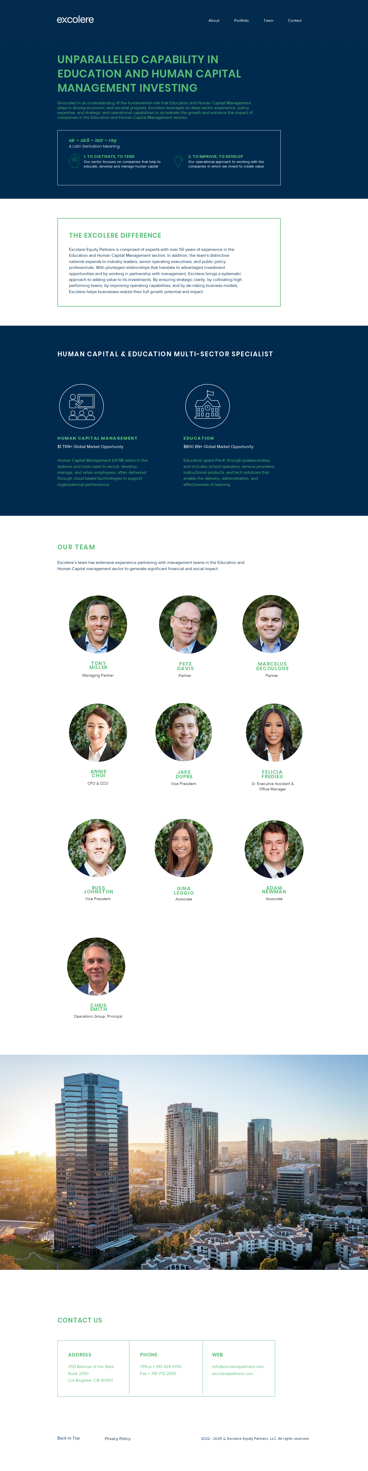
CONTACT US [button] (79, 1320)
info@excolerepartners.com (238, 1366)
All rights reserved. (294, 1438)
